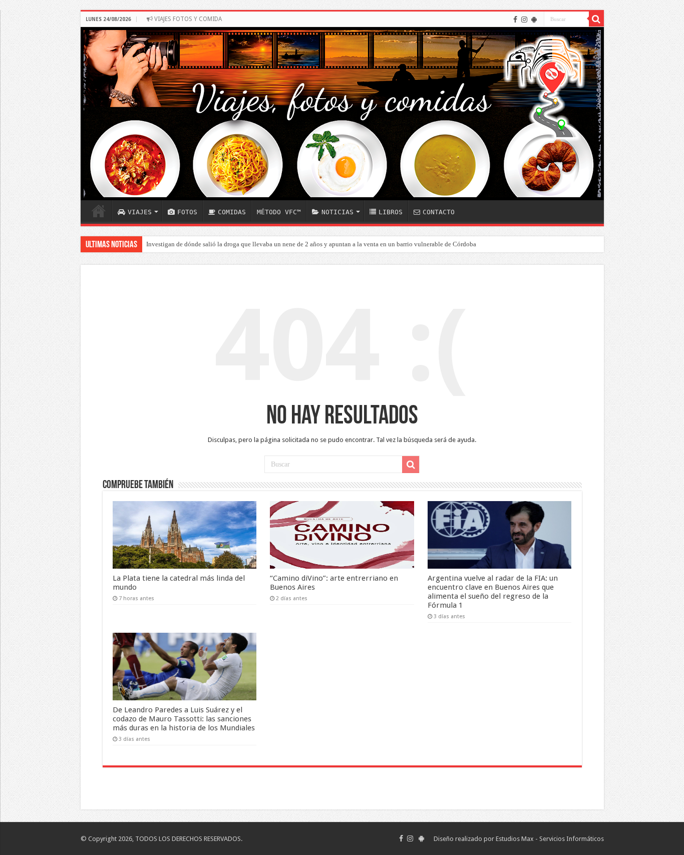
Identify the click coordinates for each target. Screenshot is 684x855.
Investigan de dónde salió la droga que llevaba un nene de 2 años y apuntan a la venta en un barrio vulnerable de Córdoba (311, 244)
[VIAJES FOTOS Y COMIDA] (342, 113)
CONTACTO (439, 212)
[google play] (534, 20)
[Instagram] (524, 20)
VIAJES (140, 212)
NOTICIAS (337, 212)
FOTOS (187, 212)
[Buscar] (596, 19)
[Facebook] (515, 20)
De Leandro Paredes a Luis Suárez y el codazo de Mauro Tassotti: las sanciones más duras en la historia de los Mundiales (184, 718)
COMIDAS (232, 212)
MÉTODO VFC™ (279, 212)
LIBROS (391, 212)
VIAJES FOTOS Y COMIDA (187, 19)
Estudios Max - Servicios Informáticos (550, 838)
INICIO (99, 210)
